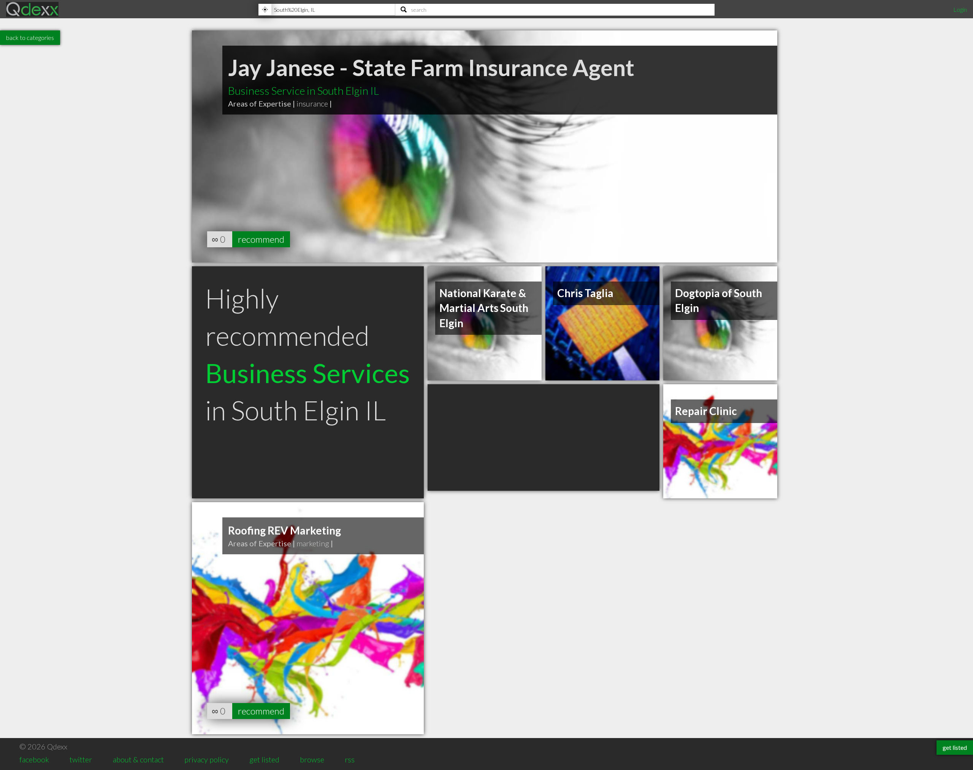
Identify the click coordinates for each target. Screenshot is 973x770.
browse (312, 759)
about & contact (138, 759)
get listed (264, 759)
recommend (261, 239)
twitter (81, 759)
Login (960, 9)
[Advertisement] (543, 437)
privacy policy (206, 759)
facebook (34, 759)
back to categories (30, 37)
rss (350, 759)
